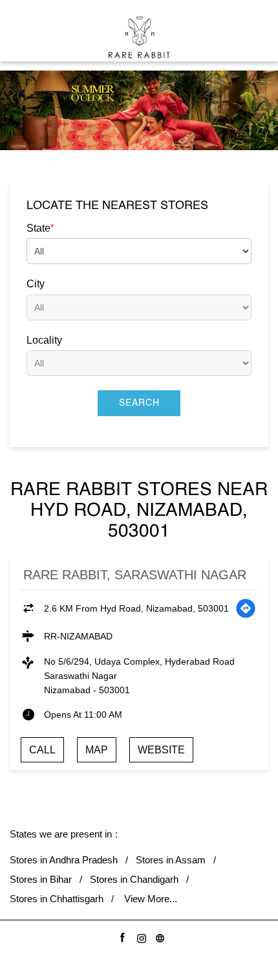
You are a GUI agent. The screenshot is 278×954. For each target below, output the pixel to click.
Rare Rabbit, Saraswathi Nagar (134, 575)
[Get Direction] (245, 608)
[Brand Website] (158, 936)
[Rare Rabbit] (139, 37)
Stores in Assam (171, 859)
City (36, 283)
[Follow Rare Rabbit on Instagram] (139, 936)
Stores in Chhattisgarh (56, 898)
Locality (44, 340)
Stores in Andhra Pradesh (64, 859)
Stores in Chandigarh (134, 879)
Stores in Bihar (41, 879)
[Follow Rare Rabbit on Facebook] (120, 936)
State (40, 228)
